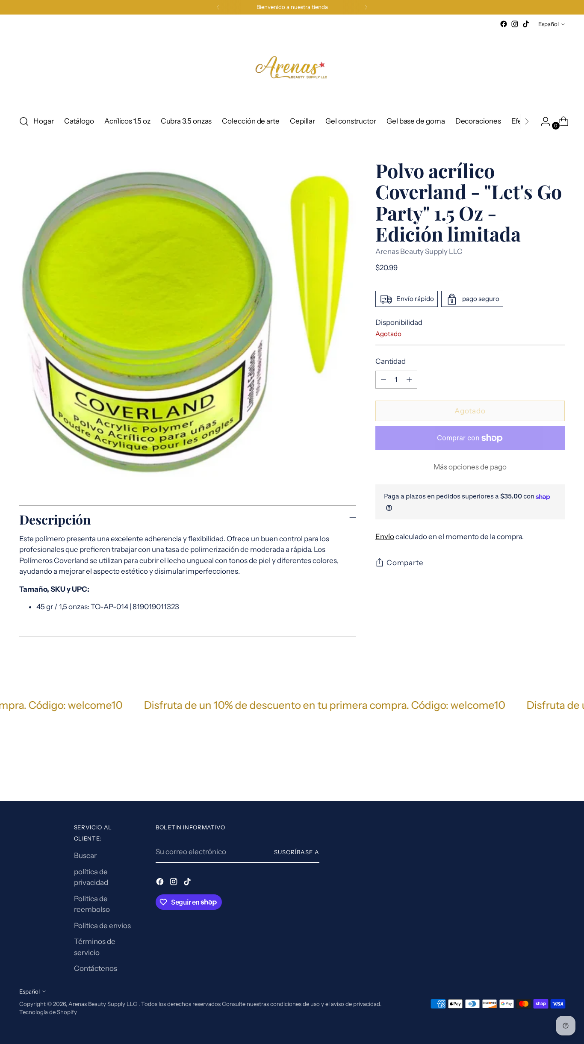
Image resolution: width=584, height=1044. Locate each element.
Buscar (85, 855)
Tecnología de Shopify (48, 1012)
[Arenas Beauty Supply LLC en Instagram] (515, 24)
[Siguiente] (366, 7)
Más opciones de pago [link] (470, 467)
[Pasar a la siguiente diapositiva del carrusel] (557, 771)
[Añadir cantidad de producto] (409, 379)
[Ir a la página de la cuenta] (542, 121)
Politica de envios (102, 925)
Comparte (405, 563)
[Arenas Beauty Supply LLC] (292, 68)
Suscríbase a (296, 852)
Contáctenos (95, 968)
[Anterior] (218, 7)
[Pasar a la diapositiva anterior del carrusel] (538, 772)
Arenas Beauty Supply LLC (419, 251)
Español (548, 24)
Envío (384, 537)
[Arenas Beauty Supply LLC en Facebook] (503, 24)
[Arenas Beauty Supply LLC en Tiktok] (526, 24)
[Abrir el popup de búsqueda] (23, 121)
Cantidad (390, 361)
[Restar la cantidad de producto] (383, 379)
